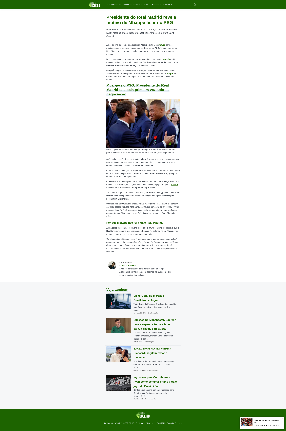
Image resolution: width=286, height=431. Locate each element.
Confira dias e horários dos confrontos (266, 425)
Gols (146, 5)
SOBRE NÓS (128, 423)
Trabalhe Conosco (174, 423)
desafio (174, 185)
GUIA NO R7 (116, 423)
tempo (170, 73)
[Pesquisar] (195, 4)
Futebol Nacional (112, 5)
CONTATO (161, 423)
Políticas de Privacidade (145, 423)
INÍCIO (107, 423)
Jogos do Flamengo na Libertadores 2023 (266, 421)
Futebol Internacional (131, 5)
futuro (162, 45)
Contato (166, 5)
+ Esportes (154, 5)
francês (166, 59)
